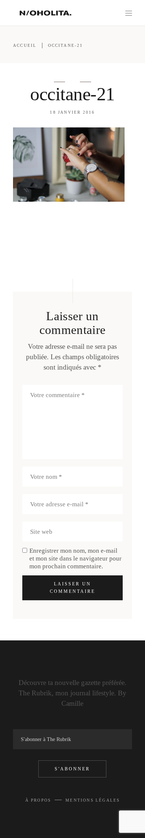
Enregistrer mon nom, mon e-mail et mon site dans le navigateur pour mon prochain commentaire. (75, 558)
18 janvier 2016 (72, 112)
